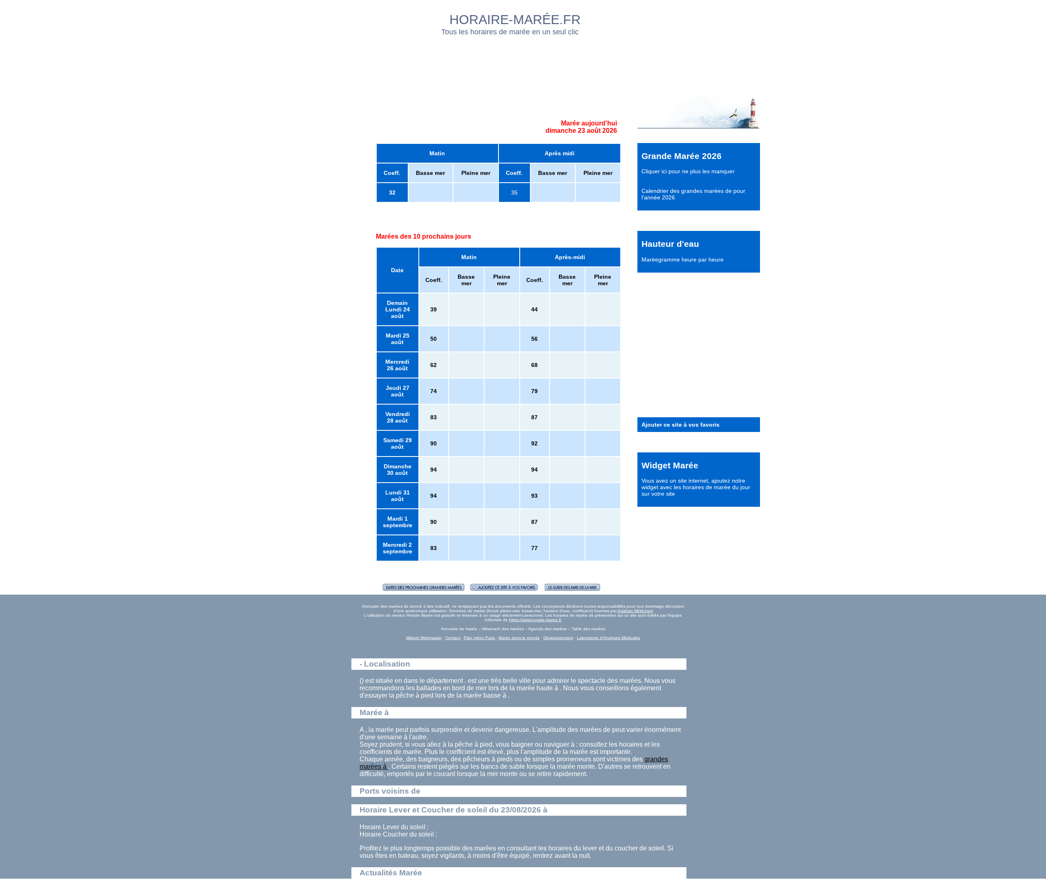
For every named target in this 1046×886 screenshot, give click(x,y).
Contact (453, 637)
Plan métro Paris (480, 637)
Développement (558, 637)
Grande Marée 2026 (681, 156)
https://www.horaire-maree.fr (535, 620)
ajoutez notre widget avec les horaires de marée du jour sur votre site (695, 487)
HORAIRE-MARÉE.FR (515, 19)
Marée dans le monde (519, 637)
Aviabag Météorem (635, 611)
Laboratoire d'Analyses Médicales (608, 637)
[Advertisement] (523, 63)
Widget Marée (669, 465)
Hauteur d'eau (670, 243)
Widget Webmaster (424, 637)
